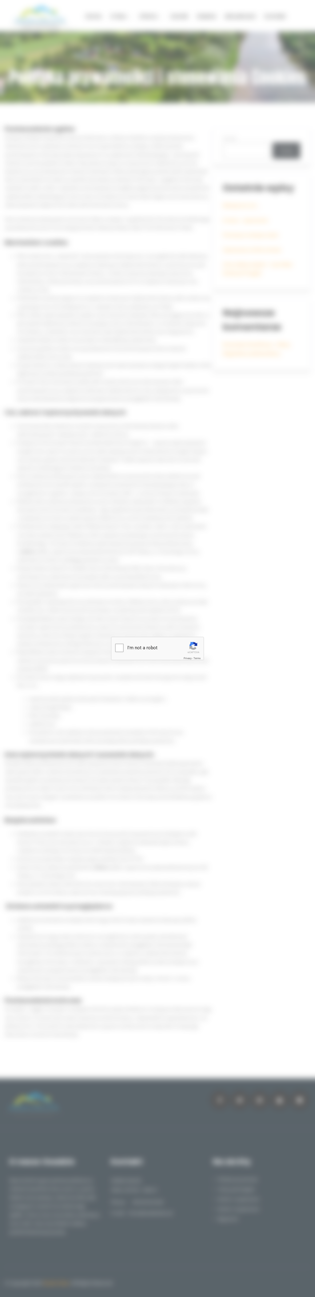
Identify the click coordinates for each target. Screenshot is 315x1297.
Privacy (188, 658)
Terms (197, 658)
